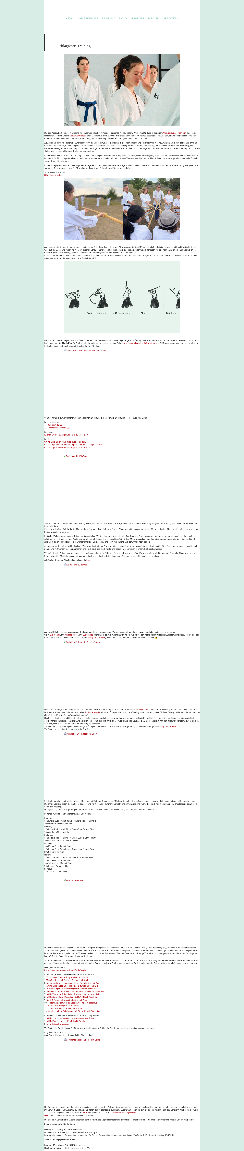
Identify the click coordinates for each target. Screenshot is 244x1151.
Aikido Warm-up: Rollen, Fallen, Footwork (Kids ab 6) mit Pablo (73, 994)
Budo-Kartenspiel (92, 713)
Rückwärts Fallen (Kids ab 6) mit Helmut (65, 1009)
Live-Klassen (55, 635)
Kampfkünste (87, 18)
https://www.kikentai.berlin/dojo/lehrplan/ (140, 343)
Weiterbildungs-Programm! (175, 133)
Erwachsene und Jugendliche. (123, 1113)
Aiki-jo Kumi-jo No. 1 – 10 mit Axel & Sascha (65, 1021)
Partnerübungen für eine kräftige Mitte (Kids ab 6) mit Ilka (71, 989)
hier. (88, 560)
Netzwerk (170, 18)
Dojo (123, 18)
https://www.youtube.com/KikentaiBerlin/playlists (65, 970)
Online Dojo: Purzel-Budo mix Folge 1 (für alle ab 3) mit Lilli (72, 986)
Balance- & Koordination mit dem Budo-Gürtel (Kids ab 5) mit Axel (75, 992)
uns (185, 343)
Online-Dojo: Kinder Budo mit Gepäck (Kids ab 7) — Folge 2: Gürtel (73, 445)
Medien (153, 18)
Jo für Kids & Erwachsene (57, 1024)
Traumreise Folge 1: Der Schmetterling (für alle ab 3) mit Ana (72, 983)
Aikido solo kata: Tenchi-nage (56, 428)
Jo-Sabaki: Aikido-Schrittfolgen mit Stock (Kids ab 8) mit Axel (74, 1011)
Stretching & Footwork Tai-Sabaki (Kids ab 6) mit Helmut (72, 1003)
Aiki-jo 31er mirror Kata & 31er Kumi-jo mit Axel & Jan (70, 1018)
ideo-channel (142, 710)
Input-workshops (77, 136)
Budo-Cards (88, 635)
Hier (46, 1116)
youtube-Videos (71, 635)
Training (109, 18)
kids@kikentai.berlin (52, 175)
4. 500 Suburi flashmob (54, 425)
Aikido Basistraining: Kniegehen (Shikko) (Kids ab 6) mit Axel (72, 997)
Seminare (137, 18)
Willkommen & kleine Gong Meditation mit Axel (67, 978)
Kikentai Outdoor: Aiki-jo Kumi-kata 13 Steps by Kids (67, 435)
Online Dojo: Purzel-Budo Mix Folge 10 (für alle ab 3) (67, 448)
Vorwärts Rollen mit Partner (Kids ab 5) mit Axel (67, 980)
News (70, 18)
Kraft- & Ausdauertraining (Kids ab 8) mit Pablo (66, 1000)
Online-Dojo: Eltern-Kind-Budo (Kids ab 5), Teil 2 (65, 442)
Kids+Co (85, 1113)
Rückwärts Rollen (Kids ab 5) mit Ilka (63, 1006)
